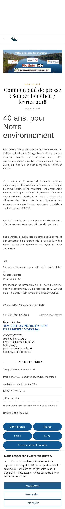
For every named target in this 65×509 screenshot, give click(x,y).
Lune (47, 436)
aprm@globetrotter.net (16, 351)
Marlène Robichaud (18, 314)
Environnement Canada (32, 445)
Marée (47, 426)
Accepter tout (32, 485)
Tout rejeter (32, 502)
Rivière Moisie (33, 17)
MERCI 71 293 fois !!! (14, 391)
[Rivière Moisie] (14, 39)
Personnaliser (32, 494)
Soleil (17, 436)
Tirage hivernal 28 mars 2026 (19, 369)
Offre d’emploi (11, 398)
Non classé (32, 84)
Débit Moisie (17, 426)
